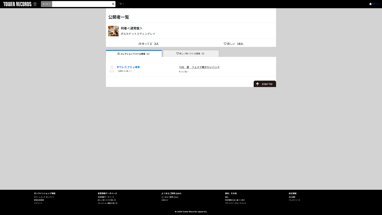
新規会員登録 (39, 200)
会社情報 (292, 197)
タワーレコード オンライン (44, 197)
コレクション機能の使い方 (107, 203)
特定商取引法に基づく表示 (235, 200)
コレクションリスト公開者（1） (135, 53)
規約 (226, 197)
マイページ (38, 203)
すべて (46, 4)
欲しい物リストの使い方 (107, 200)
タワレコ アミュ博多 (128, 67)
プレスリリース (294, 200)
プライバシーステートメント (235, 203)
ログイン (376, 3)
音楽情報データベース (106, 197)
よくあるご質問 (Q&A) (169, 197)
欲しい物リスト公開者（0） (192, 53)
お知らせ (164, 200)
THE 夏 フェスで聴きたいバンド (199, 67)
